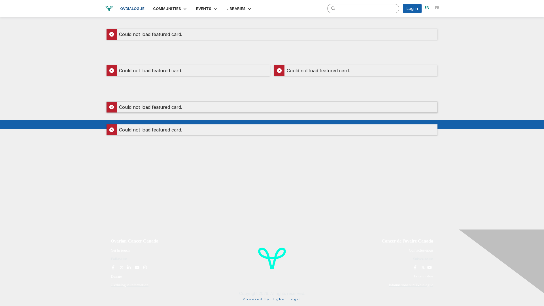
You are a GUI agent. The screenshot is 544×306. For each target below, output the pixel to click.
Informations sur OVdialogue (411, 285)
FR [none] (437, 7)
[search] (333, 8)
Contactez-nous (421, 250)
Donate (116, 276)
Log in (412, 8)
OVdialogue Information (129, 285)
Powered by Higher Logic (272, 299)
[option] (437, 8)
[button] (170, 8)
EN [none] (427, 7)
